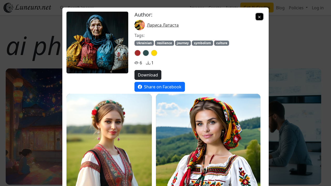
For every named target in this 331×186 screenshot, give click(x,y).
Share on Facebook (162, 87)
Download (148, 75)
